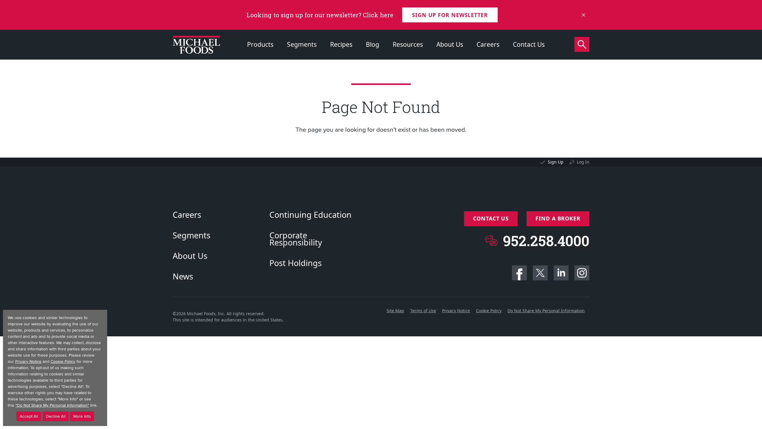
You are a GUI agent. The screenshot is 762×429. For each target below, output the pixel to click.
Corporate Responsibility (295, 239)
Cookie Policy (489, 310)
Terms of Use (423, 310)
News (183, 276)
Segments (302, 44)
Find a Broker (557, 218)
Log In (583, 162)
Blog (372, 44)
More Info (82, 416)
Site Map (395, 310)
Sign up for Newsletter (450, 14)
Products (260, 44)
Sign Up (555, 162)
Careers (488, 44)
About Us (449, 44)
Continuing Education (310, 214)
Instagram (581, 272)
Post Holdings (295, 263)
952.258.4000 (546, 240)
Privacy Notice (456, 310)
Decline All (55, 416)
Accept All (29, 416)
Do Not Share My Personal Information (546, 310)
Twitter (540, 272)
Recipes (341, 44)
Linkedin (561, 272)
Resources (408, 44)
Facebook (519, 272)
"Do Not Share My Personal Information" (52, 405)
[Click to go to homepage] (196, 45)
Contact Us (529, 44)
